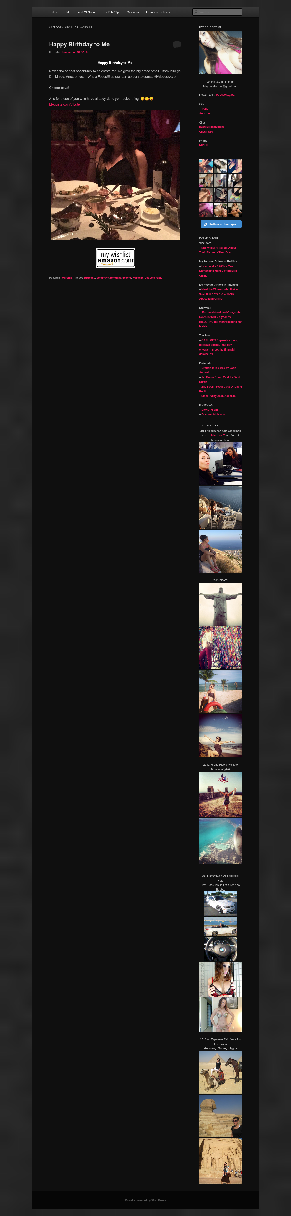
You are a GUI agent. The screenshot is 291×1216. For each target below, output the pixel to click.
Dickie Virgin (209, 409)
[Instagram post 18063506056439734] (220, 210)
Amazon (204, 113)
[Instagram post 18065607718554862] (220, 180)
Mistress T (218, 435)
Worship (66, 277)
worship (138, 277)
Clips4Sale (206, 131)
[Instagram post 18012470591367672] (235, 180)
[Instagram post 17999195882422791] (235, 166)
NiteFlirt (204, 145)
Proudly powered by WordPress (145, 1200)
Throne (203, 108)
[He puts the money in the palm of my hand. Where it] (220, 195)
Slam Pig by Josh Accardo (218, 396)
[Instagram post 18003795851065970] (235, 210)
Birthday (89, 277)
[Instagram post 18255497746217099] (206, 195)
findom (126, 277)
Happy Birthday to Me (79, 44)
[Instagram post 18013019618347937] (206, 166)
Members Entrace (158, 12)
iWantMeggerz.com (211, 127)
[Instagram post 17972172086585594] (235, 195)
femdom (115, 277)
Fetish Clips (112, 12)
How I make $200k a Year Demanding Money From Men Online (218, 271)
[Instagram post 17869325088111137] (206, 180)
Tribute (54, 12)
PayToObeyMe (225, 95)
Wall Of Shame (87, 12)
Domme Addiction (213, 414)
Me (68, 12)
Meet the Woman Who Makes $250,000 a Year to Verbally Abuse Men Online (219, 293)
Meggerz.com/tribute (64, 104)
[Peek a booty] (206, 210)
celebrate (103, 277)
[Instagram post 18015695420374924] (220, 166)
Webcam (133, 12)
